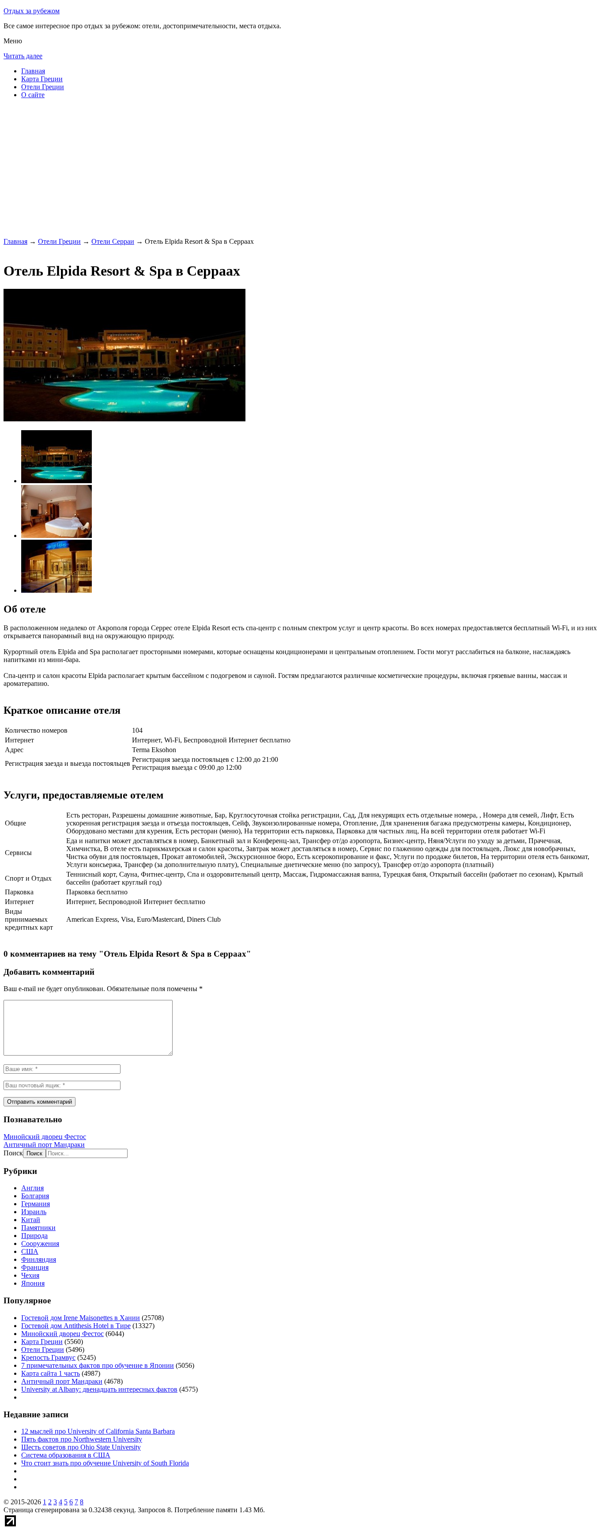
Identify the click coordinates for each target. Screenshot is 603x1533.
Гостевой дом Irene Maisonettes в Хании (80, 1317)
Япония (33, 1283)
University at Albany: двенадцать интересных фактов (99, 1389)
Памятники (38, 1227)
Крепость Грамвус (48, 1357)
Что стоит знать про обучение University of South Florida (105, 1463)
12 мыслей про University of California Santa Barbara (98, 1431)
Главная (33, 71)
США (29, 1251)
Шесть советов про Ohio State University (81, 1447)
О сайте (33, 94)
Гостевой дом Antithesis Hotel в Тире (76, 1325)
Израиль (33, 1211)
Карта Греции (42, 79)
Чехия (30, 1275)
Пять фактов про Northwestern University (81, 1439)
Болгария (35, 1196)
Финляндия (38, 1259)
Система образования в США (65, 1455)
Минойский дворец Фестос (45, 1136)
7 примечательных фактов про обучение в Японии (97, 1365)
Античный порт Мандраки (44, 1144)
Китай (30, 1219)
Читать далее (23, 56)
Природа (34, 1235)
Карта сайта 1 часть (50, 1373)
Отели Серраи (112, 241)
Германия (35, 1203)
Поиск (13, 1153)
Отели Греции (42, 87)
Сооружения (40, 1243)
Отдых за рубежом (32, 11)
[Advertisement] (268, 168)
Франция (35, 1267)
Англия (32, 1188)
